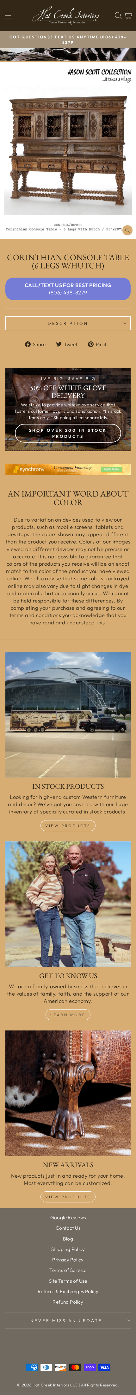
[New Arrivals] (68, 1093)
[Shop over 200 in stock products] (68, 409)
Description (68, 323)
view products (68, 1196)
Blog (68, 1239)
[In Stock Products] (68, 715)
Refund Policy (68, 1302)
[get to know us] (68, 904)
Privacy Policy (68, 1260)
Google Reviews (68, 1217)
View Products (68, 825)
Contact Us (68, 1228)
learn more (68, 1014)
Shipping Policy (68, 1249)
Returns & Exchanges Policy (68, 1291)
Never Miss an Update (66, 1320)
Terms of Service (68, 1270)
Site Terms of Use (68, 1281)
